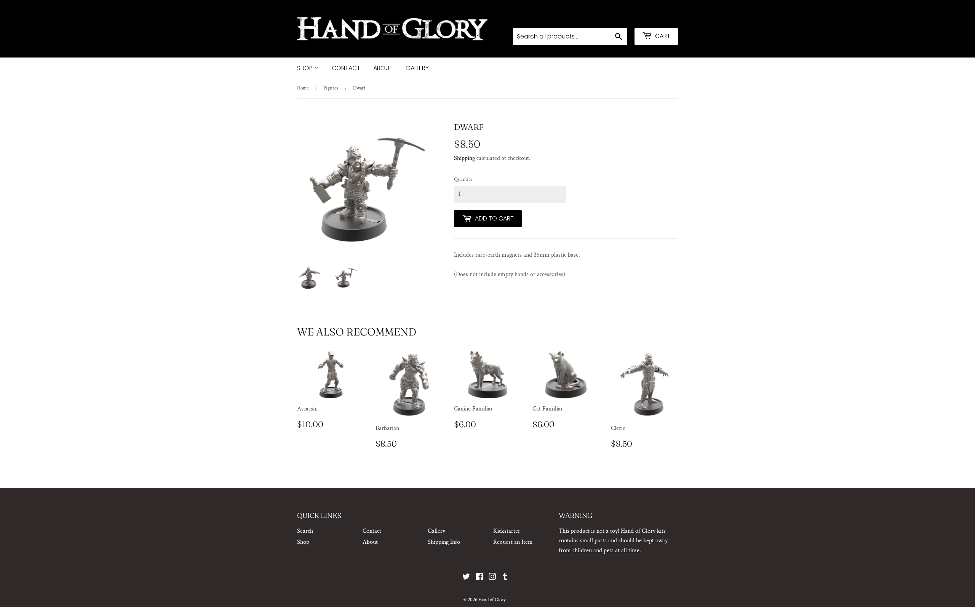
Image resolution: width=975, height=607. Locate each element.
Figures (330, 88)
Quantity (463, 179)
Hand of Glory (492, 600)
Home (302, 88)
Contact (346, 68)
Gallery (417, 68)
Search (305, 531)
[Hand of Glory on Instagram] (492, 578)
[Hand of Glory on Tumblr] (505, 578)
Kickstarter (506, 531)
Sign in (617, 17)
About (383, 68)
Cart (662, 36)
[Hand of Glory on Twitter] (466, 578)
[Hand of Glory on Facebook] (479, 578)
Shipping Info (444, 542)
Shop (305, 68)
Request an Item (513, 542)
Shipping (464, 158)
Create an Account (657, 17)
